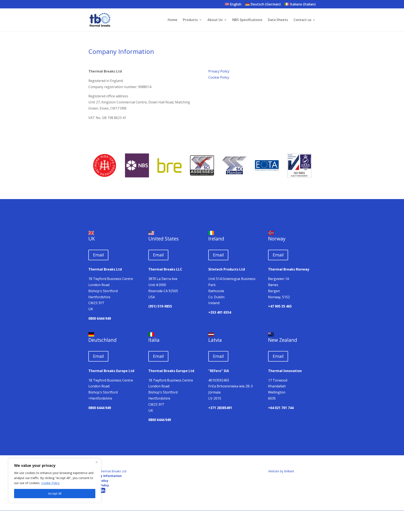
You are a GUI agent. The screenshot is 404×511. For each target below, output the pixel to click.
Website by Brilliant (281, 471)
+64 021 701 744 (281, 407)
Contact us (302, 20)
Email (98, 255)
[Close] (96, 462)
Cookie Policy (50, 483)
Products (190, 20)
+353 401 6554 (219, 312)
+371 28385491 (220, 407)
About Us (215, 20)
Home (172, 20)
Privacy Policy (218, 71)
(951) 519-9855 (160, 306)
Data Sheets (278, 20)
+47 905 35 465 (280, 306)
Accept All (54, 493)
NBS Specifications (247, 20)
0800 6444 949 (99, 318)
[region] (54, 480)
